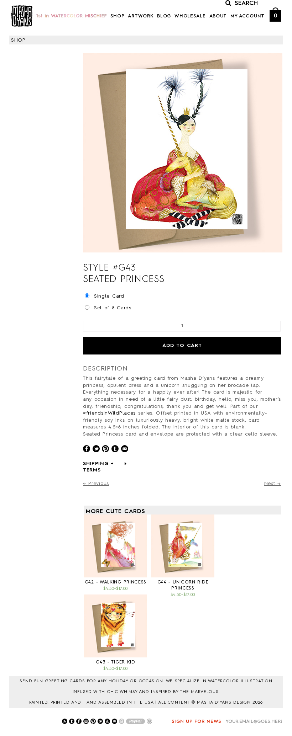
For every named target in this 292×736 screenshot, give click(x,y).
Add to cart (182, 345)
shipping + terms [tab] (98, 467)
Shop (117, 16)
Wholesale (189, 16)
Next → (272, 483)
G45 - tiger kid (115, 662)
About (218, 16)
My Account (247, 16)
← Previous (96, 483)
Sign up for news (196, 721)
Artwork (140, 16)
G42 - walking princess (115, 582)
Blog (164, 16)
